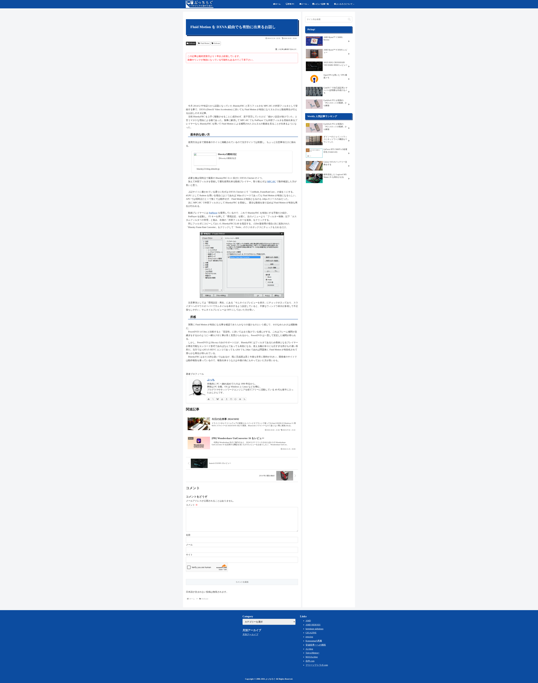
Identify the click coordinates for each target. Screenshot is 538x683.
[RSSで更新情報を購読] (244, 399)
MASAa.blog (312, 657)
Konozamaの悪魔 (314, 641)
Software (192, 43)
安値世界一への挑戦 (316, 645)
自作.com (310, 661)
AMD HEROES (313, 625)
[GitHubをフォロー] (231, 399)
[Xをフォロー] (213, 399)
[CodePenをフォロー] (235, 399)
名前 (188, 535)
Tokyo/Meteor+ (312, 653)
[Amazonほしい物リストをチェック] (226, 399)
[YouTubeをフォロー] (222, 399)
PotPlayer (213, 213)
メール (189, 545)
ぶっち (211, 379)
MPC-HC (271, 181)
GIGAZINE (311, 633)
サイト (189, 554)
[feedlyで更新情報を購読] (240, 399)
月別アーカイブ (250, 634)
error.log (309, 637)
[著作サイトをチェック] (208, 399)
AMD (308, 620)
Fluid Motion (204, 43)
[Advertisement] (242, 84)
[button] (349, 19)
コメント (192, 505)
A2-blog (309, 649)
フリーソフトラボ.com (317, 665)
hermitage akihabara (314, 629)
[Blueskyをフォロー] (217, 399)
